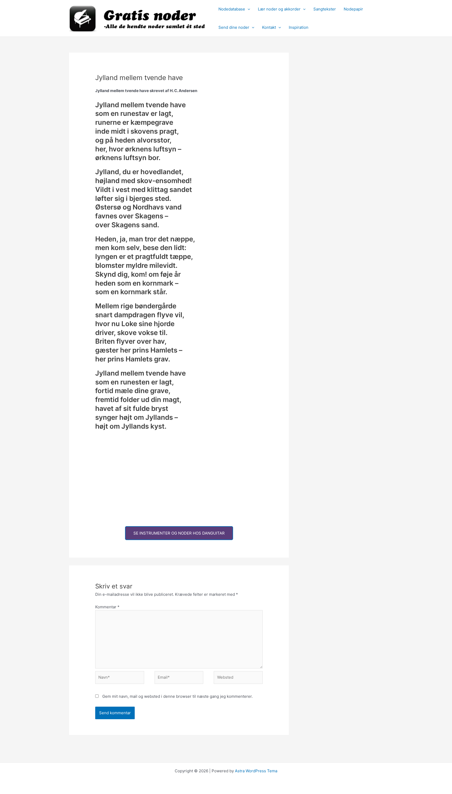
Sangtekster (324, 9)
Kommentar (107, 606)
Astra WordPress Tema (256, 770)
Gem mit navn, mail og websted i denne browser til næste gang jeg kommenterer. (177, 696)
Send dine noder (233, 27)
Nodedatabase (231, 9)
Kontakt (269, 27)
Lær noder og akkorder (279, 9)
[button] (247, 9)
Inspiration (298, 27)
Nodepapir (353, 9)
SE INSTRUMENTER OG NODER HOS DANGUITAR (179, 533)
